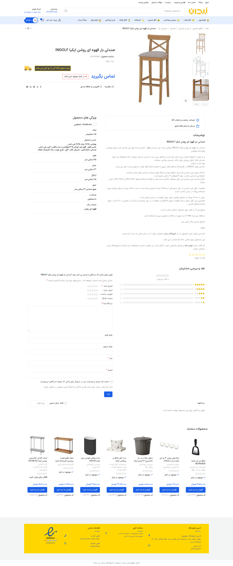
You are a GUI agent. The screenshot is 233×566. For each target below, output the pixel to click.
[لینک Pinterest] (34, 87)
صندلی (172, 28)
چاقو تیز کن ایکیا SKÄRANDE (198, 462)
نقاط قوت (108, 335)
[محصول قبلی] (31, 28)
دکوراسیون (167, 467)
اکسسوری (96, 467)
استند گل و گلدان (40, 467)
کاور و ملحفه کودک (118, 467)
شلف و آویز (62, 464)
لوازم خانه (188, 245)
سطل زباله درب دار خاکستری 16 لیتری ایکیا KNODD (143, 461)
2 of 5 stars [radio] (95, 286)
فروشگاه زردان (170, 233)
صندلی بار (162, 28)
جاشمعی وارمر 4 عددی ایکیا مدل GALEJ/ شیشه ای (169, 461)
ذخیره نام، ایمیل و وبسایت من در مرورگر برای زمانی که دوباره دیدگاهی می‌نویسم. (74, 381)
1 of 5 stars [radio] (97, 286)
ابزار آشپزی (194, 467)
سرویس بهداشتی (146, 464)
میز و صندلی (184, 28)
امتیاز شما (107, 286)
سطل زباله (149, 467)
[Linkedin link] (30, 87)
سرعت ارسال (106, 298)
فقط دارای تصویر (56, 403)
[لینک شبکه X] (37, 87)
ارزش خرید (107, 290)
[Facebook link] (40, 87)
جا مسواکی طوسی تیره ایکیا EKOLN (90, 460)
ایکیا (107, 61)
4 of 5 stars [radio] (90, 286)
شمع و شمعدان (173, 464)
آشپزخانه (202, 467)
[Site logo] (198, 10)
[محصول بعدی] (25, 28)
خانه (207, 28)
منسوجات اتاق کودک (118, 464)
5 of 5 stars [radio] (88, 286)
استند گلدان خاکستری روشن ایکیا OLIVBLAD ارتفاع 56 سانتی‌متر (37, 461)
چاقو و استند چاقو (198, 470)
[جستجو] (66, 11)
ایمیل (109, 370)
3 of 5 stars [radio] (92, 286)
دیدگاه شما (107, 303)
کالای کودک (121, 470)
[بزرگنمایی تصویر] (185, 101)
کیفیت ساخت (106, 294)
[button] (195, 490)
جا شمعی (175, 467)
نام (110, 358)
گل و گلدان (43, 464)
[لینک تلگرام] (27, 87)
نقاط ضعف (107, 346)
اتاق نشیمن (197, 28)
